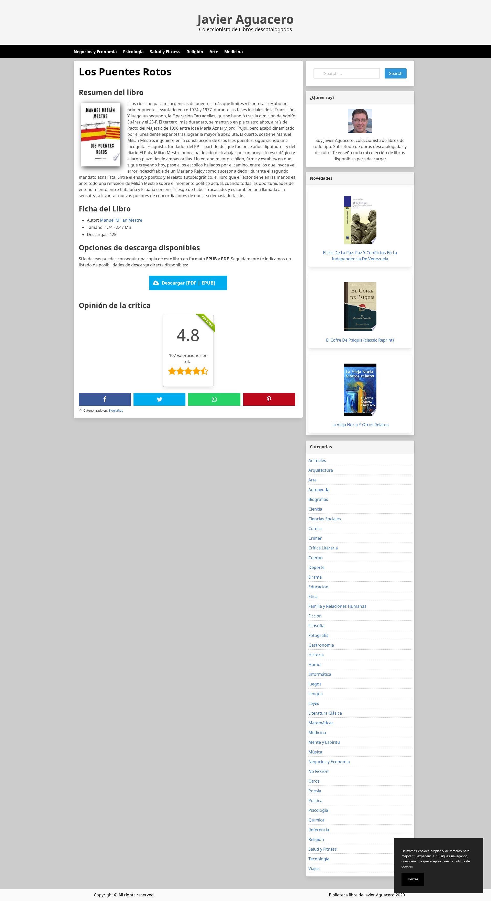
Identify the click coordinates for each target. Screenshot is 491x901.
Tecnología (318, 859)
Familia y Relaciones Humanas (337, 606)
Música (315, 752)
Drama (315, 577)
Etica (313, 596)
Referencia (318, 829)
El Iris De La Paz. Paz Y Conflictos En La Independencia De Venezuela (360, 256)
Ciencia (315, 509)
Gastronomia (321, 645)
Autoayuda (318, 489)
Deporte (316, 567)
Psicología (133, 51)
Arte (213, 51)
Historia (316, 655)
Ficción (315, 616)
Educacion (318, 587)
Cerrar (413, 879)
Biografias (115, 410)
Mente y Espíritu (324, 742)
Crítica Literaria (323, 548)
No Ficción (318, 771)
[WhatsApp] (214, 399)
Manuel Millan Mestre (121, 220)
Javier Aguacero (245, 19)
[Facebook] (105, 399)
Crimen (315, 538)
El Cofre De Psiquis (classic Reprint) (360, 340)
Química (316, 820)
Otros (314, 781)
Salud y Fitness (165, 51)
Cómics (315, 528)
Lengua (315, 693)
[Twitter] (159, 399)
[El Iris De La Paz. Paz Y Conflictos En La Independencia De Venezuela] (360, 220)
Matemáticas (320, 723)
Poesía (314, 791)
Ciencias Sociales (324, 519)
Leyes (313, 703)
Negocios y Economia (95, 51)
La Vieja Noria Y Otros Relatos (360, 424)
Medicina (233, 51)
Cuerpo (315, 557)
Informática (319, 674)
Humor (315, 664)
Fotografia (318, 635)
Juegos (314, 684)
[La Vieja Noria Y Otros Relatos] (360, 389)
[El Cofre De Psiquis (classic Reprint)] (360, 306)
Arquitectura (320, 470)
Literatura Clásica (325, 713)
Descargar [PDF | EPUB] (188, 283)
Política (315, 800)
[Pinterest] (269, 399)
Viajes (314, 868)
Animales (317, 460)
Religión (194, 51)
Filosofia (316, 625)
